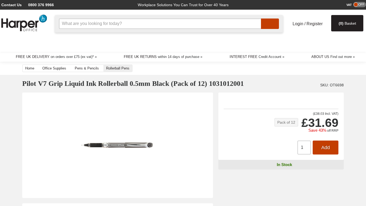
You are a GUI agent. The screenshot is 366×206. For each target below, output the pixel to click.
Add (325, 148)
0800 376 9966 (37, 5)
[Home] (24, 23)
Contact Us (10, 5)
